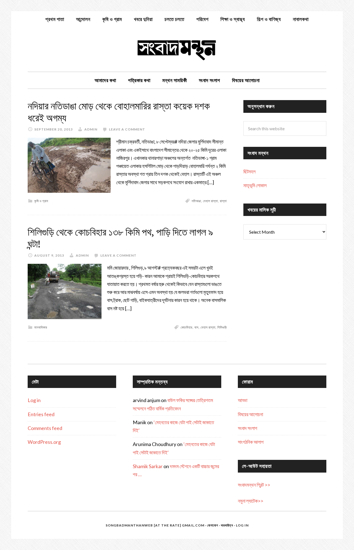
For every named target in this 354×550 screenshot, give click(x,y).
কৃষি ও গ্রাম (41, 201)
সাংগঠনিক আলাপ (251, 442)
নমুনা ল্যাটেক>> (250, 501)
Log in (34, 400)
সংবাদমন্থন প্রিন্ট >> (254, 485)
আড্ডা (242, 400)
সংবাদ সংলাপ (247, 428)
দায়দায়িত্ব (227, 525)
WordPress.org (44, 442)
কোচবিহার (186, 327)
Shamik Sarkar (148, 466)
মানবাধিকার (40, 327)
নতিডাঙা (196, 201)
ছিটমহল (249, 171)
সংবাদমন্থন (177, 49)
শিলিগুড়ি (222, 327)
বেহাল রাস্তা (210, 201)
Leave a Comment (127, 129)
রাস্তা (223, 201)
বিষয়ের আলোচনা (250, 414)
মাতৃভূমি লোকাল (255, 185)
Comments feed (45, 428)
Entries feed (41, 414)
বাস (196, 327)
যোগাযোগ (212, 525)
